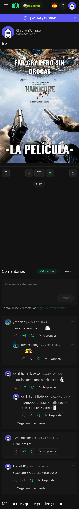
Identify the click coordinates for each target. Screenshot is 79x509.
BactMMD (19, 466)
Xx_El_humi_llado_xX (26, 373)
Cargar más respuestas (32, 423)
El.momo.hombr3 (24, 438)
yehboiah (19, 322)
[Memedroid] (15, 5)
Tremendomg (29, 345)
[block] (74, 32)
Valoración (47, 271)
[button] (63, 6)
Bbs (39, 184)
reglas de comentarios (51, 308)
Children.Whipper (29, 30)
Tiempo (67, 271)
